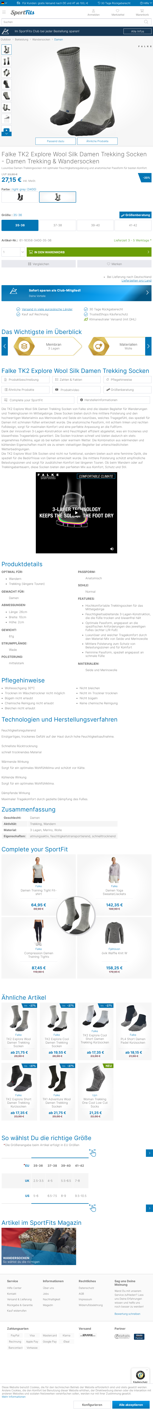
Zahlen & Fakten (71, 379)
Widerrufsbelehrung (91, 1305)
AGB (81, 1293)
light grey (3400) (24, 189)
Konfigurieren (92, 1405)
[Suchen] (146, 21)
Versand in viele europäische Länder (47, 309)
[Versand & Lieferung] (94, 1335)
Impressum (85, 1299)
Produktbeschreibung (24, 379)
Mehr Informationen (14, 1396)
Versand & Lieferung (19, 1299)
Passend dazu (55, 141)
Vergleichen (41, 264)
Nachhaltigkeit (51, 1299)
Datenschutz (86, 1287)
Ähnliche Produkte (97, 141)
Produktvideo (69, 390)
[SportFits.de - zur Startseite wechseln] (27, 13)
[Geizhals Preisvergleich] (122, 1336)
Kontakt (11, 1293)
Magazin (48, 1305)
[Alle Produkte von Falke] (145, 51)
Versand (85, 1328)
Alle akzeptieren (131, 1405)
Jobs (46, 1293)
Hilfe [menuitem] (146, 3)
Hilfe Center (14, 1287)
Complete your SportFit (26, 400)
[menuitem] (118, 12)
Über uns (48, 1287)
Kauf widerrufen (16, 1310)
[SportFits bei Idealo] (139, 1337)
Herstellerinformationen (101, 400)
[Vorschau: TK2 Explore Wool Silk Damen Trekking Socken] (6, 50)
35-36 (17, 215)
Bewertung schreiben (127, 1313)
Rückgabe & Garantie (20, 1305)
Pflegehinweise (121, 379)
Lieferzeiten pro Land (137, 280)
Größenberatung (137, 215)
